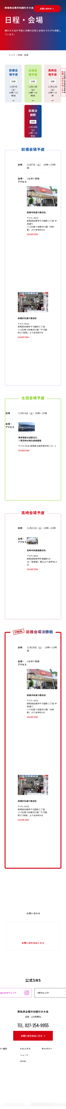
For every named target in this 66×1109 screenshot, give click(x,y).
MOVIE (23, 1061)
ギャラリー (47, 1048)
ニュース (24, 1054)
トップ (12, 55)
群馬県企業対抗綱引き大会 (19, 8)
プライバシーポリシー (15, 1104)
